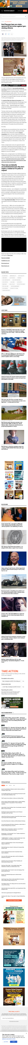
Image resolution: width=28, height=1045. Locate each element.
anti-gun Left (14, 37)
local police (9, 39)
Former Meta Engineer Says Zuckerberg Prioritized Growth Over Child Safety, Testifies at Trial (13, 794)
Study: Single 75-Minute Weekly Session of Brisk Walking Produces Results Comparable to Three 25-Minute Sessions (13, 802)
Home (2, 21)
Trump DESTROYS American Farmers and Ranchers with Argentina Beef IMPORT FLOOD (13, 736)
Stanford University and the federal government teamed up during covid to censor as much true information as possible (13, 378)
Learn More (6, 1041)
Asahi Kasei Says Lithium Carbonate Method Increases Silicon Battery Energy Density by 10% (12, 880)
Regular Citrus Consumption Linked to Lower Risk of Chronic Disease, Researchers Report (12, 829)
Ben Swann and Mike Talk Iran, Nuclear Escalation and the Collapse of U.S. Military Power (12, 764)
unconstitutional (12, 40)
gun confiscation (7, 38)
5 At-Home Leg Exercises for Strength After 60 (11, 892)
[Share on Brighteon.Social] (2, 34)
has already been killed (10, 199)
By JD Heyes (3, 30)
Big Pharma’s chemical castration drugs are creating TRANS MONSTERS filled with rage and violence (12, 448)
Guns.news (10, 255)
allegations (5, 37)
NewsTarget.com (5, 265)
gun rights (19, 282)
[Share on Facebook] (5, 34)
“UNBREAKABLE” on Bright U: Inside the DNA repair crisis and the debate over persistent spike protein (13, 838)
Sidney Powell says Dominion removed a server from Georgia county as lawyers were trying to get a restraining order (13, 638)
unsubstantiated (18, 40)
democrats (18, 37)
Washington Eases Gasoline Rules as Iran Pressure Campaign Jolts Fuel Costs (11, 812)
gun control (18, 38)
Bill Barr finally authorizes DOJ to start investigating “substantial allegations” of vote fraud (12, 661)
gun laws (22, 38)
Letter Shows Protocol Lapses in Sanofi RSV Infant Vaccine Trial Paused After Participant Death (13, 817)
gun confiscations (13, 38)
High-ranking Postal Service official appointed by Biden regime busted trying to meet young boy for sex (13, 569)
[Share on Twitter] (8, 34)
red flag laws (19, 39)
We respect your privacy (14, 1021)
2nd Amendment (8, 21)
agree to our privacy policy (8, 1039)
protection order (13, 39)
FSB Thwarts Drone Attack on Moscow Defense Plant (12, 798)
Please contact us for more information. (9, 693)
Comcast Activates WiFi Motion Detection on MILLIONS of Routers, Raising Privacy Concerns (13, 825)
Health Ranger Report (6, 712)
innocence (5, 39)
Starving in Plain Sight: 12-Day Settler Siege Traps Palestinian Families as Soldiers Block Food (11, 866)
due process (23, 37)
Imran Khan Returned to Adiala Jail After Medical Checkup (13, 821)
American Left (10, 37)
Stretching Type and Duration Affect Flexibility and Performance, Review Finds (11, 861)
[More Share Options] (11, 34)
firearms (2, 38)
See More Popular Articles (14, 900)
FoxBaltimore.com (5, 260)
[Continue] (25, 1018)
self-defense (8, 40)
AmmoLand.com (5, 263)
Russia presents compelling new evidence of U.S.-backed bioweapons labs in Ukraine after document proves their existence (12, 592)
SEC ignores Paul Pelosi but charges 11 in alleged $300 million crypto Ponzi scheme (12, 547)
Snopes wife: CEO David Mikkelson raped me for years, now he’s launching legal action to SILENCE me (12, 615)
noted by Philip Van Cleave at (12, 100)
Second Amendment (15, 286)
